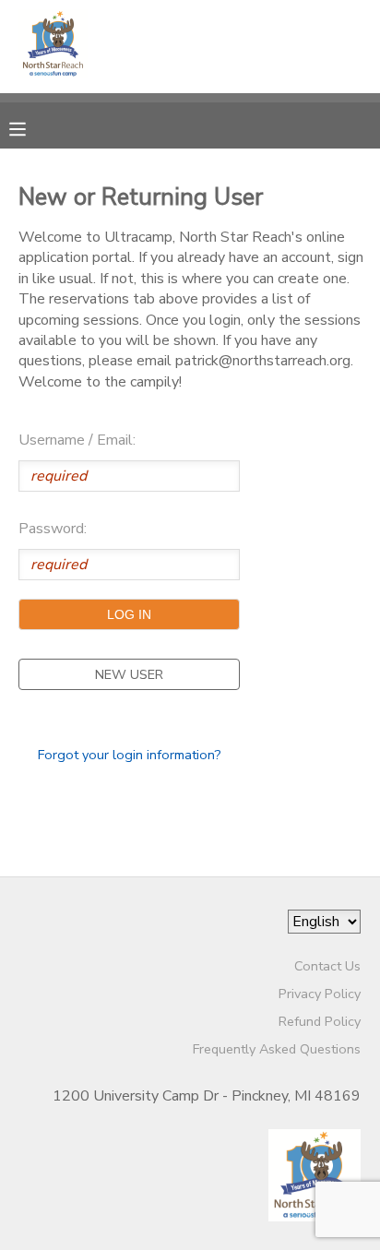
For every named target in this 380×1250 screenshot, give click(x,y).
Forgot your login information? (129, 754)
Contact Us (327, 966)
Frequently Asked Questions (277, 1049)
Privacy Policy (320, 993)
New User (129, 674)
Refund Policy (320, 1021)
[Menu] (31, 127)
